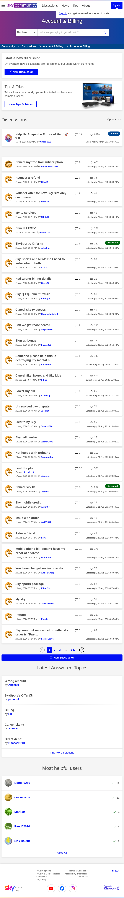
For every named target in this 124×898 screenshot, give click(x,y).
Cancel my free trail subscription (39, 162)
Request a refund (27, 177)
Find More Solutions (62, 752)
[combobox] (69, 32)
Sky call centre (26, 437)
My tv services (25, 212)
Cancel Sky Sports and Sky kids (38, 375)
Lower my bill (25, 391)
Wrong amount (15, 681)
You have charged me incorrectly (39, 568)
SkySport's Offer (27, 243)
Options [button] (111, 119)
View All (62, 852)
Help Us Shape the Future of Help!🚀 (41, 134)
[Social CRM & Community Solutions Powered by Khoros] (111, 888)
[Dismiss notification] (120, 13)
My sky (20, 599)
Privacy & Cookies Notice (48, 874)
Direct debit (13, 739)
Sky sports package (29, 584)
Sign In (116, 5)
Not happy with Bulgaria (32, 452)
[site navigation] (3, 6)
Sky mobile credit (28, 502)
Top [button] (117, 871)
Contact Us (82, 876)
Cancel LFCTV (25, 228)
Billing (9, 710)
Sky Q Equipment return (32, 294)
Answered (113, 242)
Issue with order (27, 517)
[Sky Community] (22, 5)
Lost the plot (24, 468)
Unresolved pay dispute (32, 406)
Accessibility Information (76, 874)
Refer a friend (25, 533)
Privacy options (43, 870)
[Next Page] (82, 650)
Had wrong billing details (33, 278)
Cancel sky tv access (30, 309)
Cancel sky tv (25, 487)
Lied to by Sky (25, 422)
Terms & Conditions (78, 870)
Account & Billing (62, 21)
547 (73, 649)
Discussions (50, 5)
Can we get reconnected (32, 325)
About (86, 5)
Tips (75, 5)
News (65, 5)
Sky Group (41, 879)
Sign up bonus (25, 340)
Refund (20, 614)
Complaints (41, 876)
